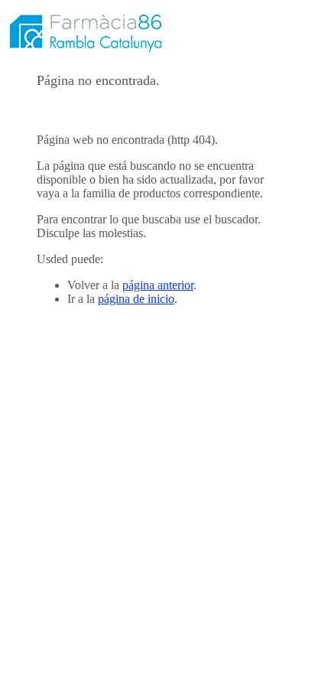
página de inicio (136, 298)
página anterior (157, 284)
